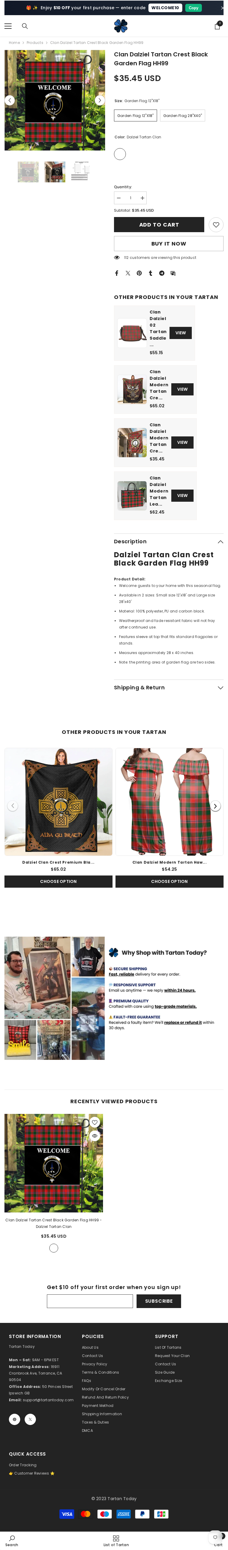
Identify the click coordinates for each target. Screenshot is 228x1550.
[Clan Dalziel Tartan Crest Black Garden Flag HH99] (53, 1163)
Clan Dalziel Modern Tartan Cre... (159, 385)
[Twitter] (128, 272)
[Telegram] (161, 272)
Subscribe (159, 1301)
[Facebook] (116, 272)
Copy (193, 8)
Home (14, 42)
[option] (54, 100)
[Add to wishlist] (94, 1122)
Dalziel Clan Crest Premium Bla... (58, 862)
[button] (9, 100)
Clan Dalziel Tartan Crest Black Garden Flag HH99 (53, 1223)
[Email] (173, 272)
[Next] (215, 806)
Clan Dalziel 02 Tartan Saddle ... (158, 328)
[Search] (24, 26)
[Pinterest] (139, 272)
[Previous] (12, 806)
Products (35, 42)
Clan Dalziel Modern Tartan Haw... (169, 862)
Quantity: (123, 186)
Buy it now (168, 243)
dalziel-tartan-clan (53, 1248)
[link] (216, 224)
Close (223, 8)
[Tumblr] (150, 272)
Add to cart (159, 224)
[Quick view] (94, 1136)
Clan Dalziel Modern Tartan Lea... (159, 491)
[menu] (8, 26)
